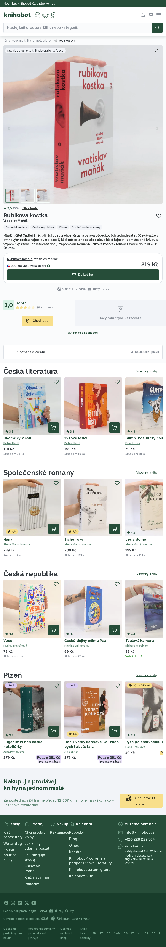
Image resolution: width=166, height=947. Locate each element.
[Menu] (159, 15)
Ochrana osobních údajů (66, 933)
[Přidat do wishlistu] (159, 216)
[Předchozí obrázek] (9, 128)
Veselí (8, 641)
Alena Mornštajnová (16, 544)
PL (161, 933)
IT (132, 933)
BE (154, 933)
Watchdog (12, 844)
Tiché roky (73, 539)
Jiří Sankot (71, 751)
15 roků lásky (75, 438)
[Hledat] (157, 28)
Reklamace (59, 832)
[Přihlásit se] (143, 15)
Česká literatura (30, 371)
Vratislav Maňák (15, 220)
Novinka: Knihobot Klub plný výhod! (30, 3)
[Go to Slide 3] (43, 196)
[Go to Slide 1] (12, 196)
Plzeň (12, 675)
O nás (74, 845)
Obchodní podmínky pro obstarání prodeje (41, 933)
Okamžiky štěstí (17, 438)
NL (139, 933)
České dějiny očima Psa (85, 641)
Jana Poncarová (13, 751)
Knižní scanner (37, 877)
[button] (83, 124)
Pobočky (32, 884)
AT (101, 933)
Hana (7, 539)
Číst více (9, 248)
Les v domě (135, 539)
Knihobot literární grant (89, 870)
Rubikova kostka (20, 259)
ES (126, 933)
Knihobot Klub (81, 876)
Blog (73, 839)
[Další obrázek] (157, 128)
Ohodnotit (30, 208)
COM (117, 933)
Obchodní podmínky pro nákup (12, 933)
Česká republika (30, 574)
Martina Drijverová (76, 645)
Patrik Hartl (11, 443)
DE (108, 933)
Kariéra (75, 852)
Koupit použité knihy (9, 855)
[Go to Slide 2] (28, 196)
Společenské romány (38, 473)
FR (146, 933)
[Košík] (151, 15)
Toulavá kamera (139, 641)
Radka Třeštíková (15, 645)
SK (94, 933)
